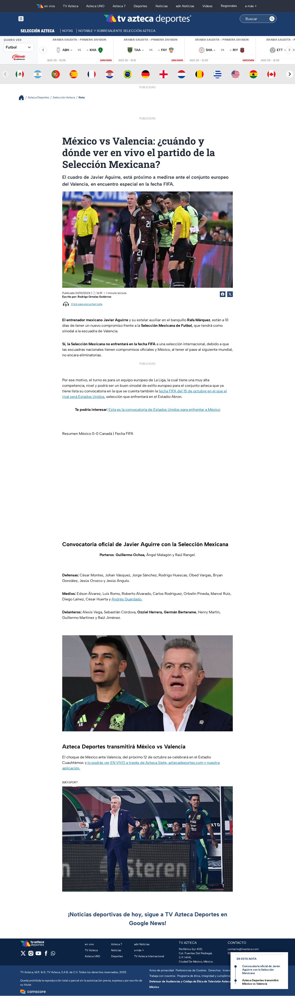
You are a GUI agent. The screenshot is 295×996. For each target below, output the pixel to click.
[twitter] (23, 955)
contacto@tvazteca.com (243, 949)
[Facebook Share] (222, 294)
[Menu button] (36, 19)
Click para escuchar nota (86, 304)
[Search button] (271, 18)
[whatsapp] (53, 954)
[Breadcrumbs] (23, 97)
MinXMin (106, 60)
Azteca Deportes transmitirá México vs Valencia (260, 982)
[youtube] (38, 955)
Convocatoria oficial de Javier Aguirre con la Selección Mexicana (261, 970)
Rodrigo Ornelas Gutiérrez (94, 296)
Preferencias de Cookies (191, 970)
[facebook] (46, 955)
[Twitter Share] (230, 294)
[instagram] (31, 955)
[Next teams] (289, 74)
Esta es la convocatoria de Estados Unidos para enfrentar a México (164, 409)
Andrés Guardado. (127, 599)
